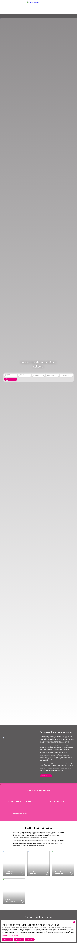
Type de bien (21, 374)
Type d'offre (7, 374)
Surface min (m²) (65, 375)
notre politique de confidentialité (10, 935)
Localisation (36, 375)
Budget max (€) (51, 375)
